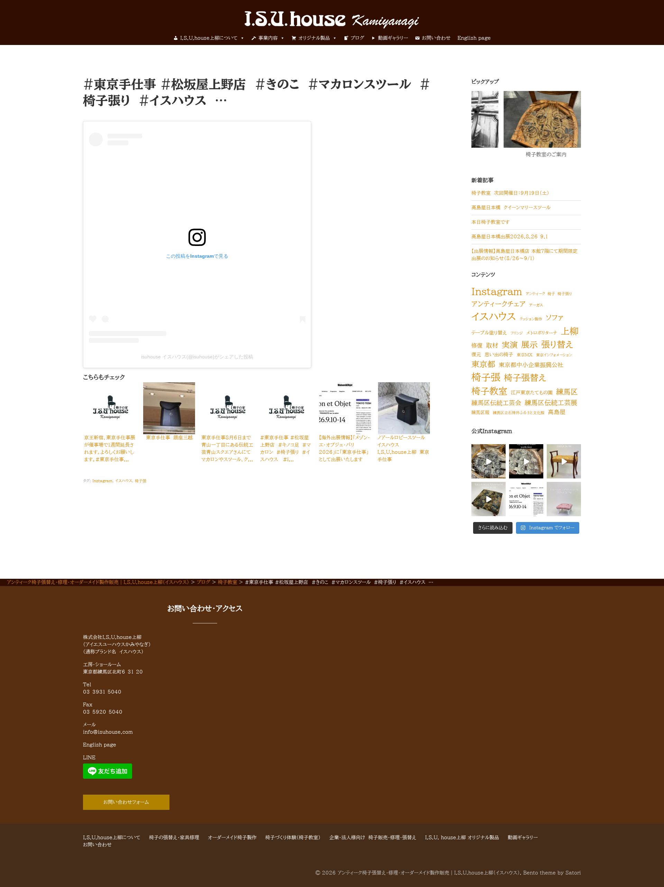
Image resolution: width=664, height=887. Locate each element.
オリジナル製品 (314, 38)
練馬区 (567, 391)
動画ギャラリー (393, 38)
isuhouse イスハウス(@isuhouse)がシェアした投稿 (197, 356)
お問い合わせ (436, 38)
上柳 (570, 331)
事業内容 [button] (268, 38)
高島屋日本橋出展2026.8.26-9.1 (509, 236)
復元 (476, 354)
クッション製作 (530, 319)
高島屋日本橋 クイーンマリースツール (511, 207)
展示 (529, 344)
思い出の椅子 (499, 354)
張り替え (557, 344)
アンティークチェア (498, 303)
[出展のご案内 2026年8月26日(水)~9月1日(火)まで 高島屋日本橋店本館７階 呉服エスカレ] (564, 499)
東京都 (483, 364)
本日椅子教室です (490, 222)
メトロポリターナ (541, 333)
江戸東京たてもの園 (532, 392)
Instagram (102, 481)
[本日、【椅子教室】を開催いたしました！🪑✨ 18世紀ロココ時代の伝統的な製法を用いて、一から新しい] (488, 461)
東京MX (525, 355)
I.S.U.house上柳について (209, 38)
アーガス (536, 305)
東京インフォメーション (554, 355)
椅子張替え (525, 377)
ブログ (357, 38)
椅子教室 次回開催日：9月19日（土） (510, 193)
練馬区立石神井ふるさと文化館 (518, 412)
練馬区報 (480, 412)
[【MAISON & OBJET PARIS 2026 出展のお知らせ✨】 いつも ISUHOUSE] (526, 499)
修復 (476, 345)
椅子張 (140, 481)
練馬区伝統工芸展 (551, 402)
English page (474, 38)
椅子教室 (489, 390)
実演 (510, 345)
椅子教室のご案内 (514, 154)
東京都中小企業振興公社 (531, 365)
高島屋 (556, 412)
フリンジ (516, 333)
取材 (492, 345)
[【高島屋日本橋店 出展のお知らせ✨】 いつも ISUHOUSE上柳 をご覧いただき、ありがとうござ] (564, 461)
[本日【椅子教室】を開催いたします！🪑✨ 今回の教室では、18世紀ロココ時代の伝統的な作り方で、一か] (526, 461)
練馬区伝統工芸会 (496, 403)
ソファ (554, 317)
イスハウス (123, 481)
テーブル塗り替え (489, 332)
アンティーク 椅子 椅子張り (549, 293)
